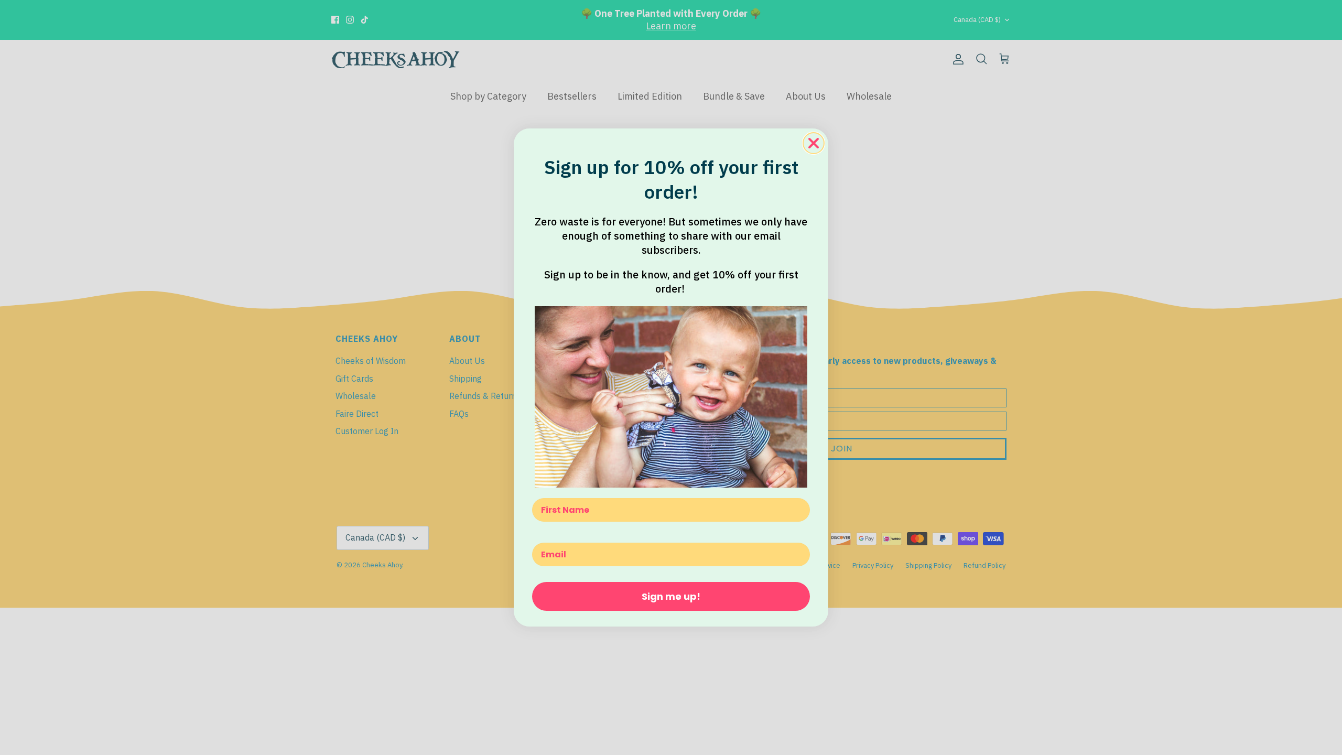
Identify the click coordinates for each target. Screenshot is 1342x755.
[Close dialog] (813, 143)
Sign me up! (671, 596)
